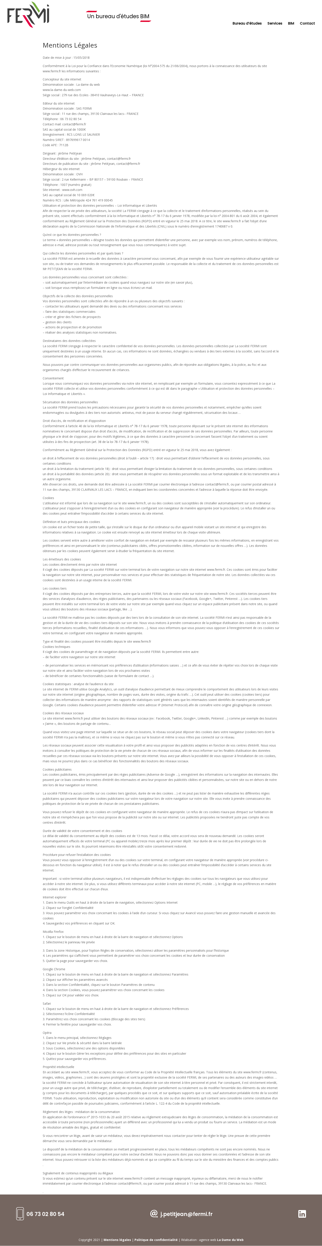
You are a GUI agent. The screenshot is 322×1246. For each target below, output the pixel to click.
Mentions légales (117, 1240)
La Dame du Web (230, 1240)
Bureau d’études (247, 24)
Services (274, 24)
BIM (291, 24)
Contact (307, 24)
